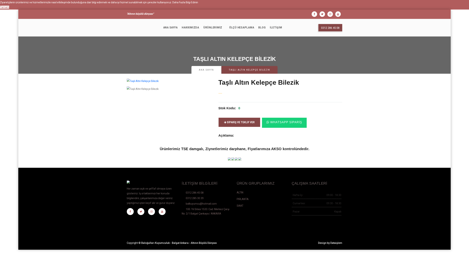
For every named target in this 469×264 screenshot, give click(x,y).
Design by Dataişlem (330, 242)
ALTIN (240, 192)
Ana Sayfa (170, 27)
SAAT (240, 205)
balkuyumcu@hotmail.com (201, 203)
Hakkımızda (190, 27)
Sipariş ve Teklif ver (240, 122)
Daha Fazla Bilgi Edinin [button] (185, 2)
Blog (262, 27)
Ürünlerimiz (212, 27)
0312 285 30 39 (195, 198)
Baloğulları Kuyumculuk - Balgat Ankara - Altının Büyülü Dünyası (179, 242)
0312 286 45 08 (195, 192)
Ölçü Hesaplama (241, 27)
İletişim (276, 27)
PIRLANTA (243, 199)
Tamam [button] (4, 7)
